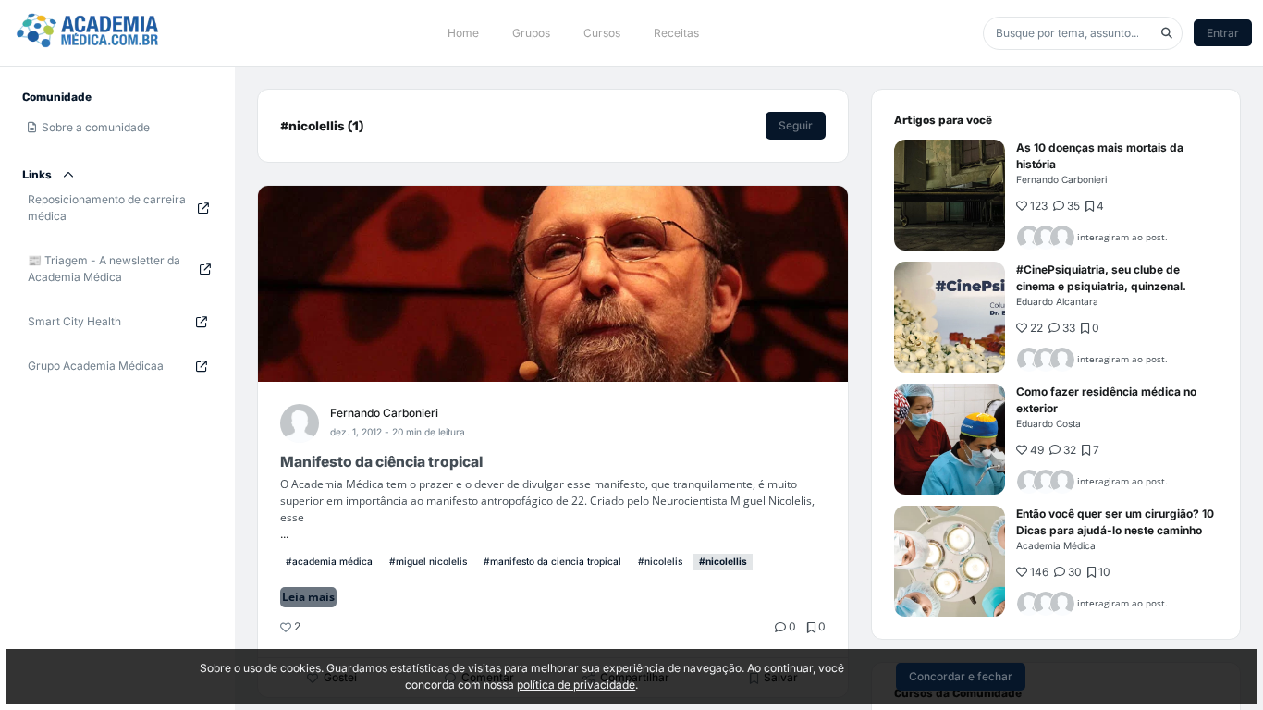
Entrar (1223, 33)
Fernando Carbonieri (384, 413)
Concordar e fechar (960, 676)
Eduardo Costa (1048, 423)
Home (463, 33)
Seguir (796, 125)
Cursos (601, 33)
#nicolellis (723, 561)
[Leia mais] (949, 195)
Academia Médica (1056, 545)
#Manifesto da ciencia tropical (552, 561)
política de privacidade (576, 685)
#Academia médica (329, 561)
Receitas (676, 33)
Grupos (531, 33)
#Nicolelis (660, 561)
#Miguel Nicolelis (428, 561)
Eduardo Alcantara (1057, 301)
